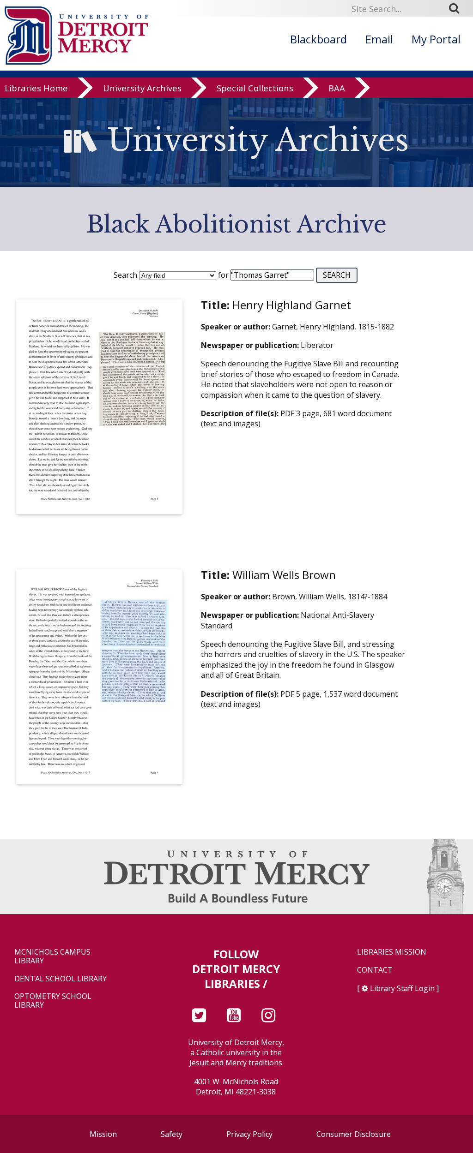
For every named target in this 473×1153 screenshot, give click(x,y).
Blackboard (318, 39)
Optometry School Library (52, 1001)
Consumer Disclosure (353, 1134)
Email (379, 39)
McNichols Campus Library (52, 956)
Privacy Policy (249, 1134)
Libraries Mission (391, 952)
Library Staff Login (402, 988)
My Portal (436, 39)
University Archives (142, 88)
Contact (375, 970)
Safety (171, 1134)
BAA (336, 88)
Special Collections (255, 88)
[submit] (457, 8)
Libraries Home (36, 88)
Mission (103, 1134)
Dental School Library (60, 978)
